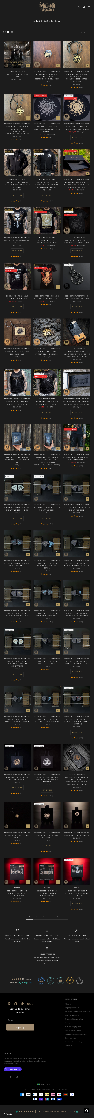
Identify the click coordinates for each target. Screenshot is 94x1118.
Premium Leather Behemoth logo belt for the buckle (76, 403)
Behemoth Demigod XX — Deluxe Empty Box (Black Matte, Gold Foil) (76, 185)
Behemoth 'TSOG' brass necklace (47, 836)
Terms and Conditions (72, 1015)
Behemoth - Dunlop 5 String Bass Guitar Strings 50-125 (17, 893)
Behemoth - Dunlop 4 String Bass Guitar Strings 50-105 (47, 893)
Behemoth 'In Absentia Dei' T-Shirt (17, 242)
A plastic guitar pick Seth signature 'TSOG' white (17, 509)
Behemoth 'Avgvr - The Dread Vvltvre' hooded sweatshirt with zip (47, 185)
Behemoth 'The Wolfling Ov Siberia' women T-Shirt (47, 297)
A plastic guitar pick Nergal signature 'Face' (47, 720)
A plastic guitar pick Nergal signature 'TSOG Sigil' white (17, 664)
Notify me (77, 137)
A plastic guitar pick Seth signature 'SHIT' (77, 509)
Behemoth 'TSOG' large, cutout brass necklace (47, 353)
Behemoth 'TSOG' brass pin (77, 835)
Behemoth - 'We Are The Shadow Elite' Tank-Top (17, 403)
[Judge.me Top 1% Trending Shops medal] (70, 980)
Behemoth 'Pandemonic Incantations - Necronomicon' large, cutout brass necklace (17, 130)
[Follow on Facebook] (5, 1077)
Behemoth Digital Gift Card (17, 75)
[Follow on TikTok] (23, 1077)
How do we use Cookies (73, 1030)
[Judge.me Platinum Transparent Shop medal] (50, 980)
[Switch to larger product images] (4, 32)
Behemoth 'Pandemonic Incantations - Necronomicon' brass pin (47, 77)
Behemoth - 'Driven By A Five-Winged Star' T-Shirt (76, 242)
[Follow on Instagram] (17, 1077)
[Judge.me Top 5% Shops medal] (79, 980)
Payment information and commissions (77, 1011)
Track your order (70, 1038)
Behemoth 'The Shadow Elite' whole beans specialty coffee (47, 460)
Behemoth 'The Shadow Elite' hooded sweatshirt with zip (17, 185)
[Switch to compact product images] (12, 32)
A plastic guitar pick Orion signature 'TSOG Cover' (47, 566)
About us (68, 1004)
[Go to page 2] (64, 916)
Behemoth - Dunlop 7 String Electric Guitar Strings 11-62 (76, 893)
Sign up (20, 1027)
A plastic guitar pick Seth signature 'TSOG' (47, 509)
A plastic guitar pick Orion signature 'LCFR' (47, 615)
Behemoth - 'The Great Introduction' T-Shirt (17, 297)
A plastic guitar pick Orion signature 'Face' (77, 615)
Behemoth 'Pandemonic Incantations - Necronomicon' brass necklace (77, 78)
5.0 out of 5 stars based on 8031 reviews (51, 1111)
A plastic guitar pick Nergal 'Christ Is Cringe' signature (76, 722)
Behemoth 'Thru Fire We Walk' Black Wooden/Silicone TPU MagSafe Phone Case (76, 780)
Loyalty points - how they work (75, 1042)
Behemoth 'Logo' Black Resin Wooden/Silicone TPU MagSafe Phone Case (77, 354)
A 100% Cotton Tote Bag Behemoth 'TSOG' (17, 778)
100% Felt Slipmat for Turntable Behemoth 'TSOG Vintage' (47, 129)
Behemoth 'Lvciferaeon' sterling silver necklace (77, 297)
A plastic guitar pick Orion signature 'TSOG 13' (76, 564)
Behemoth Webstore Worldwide (47, 71)
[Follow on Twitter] (11, 1077)
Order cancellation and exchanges (76, 1034)
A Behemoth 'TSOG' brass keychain (17, 836)
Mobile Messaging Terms (73, 1027)
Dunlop (17, 887)
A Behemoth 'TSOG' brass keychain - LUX (17, 353)
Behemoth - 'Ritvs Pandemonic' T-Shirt (47, 242)
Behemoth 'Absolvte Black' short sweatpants (76, 459)
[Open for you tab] (86, 1110)
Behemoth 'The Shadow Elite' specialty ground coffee (17, 460)
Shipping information (72, 1008)
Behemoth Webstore (17, 71)
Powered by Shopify (60, 1089)
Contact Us (68, 1046)
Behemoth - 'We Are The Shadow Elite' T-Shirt (47, 403)
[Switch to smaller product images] (8, 32)
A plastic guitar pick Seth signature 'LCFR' (17, 564)
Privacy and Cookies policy (74, 1019)
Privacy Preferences (71, 1023)
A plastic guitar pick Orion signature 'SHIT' (17, 615)
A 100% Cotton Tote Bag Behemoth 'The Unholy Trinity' (47, 779)
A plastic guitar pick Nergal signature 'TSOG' (77, 662)
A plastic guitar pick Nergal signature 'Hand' (17, 720)
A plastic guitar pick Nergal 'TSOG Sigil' (47, 662)
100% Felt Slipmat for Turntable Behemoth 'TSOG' (76, 128)
